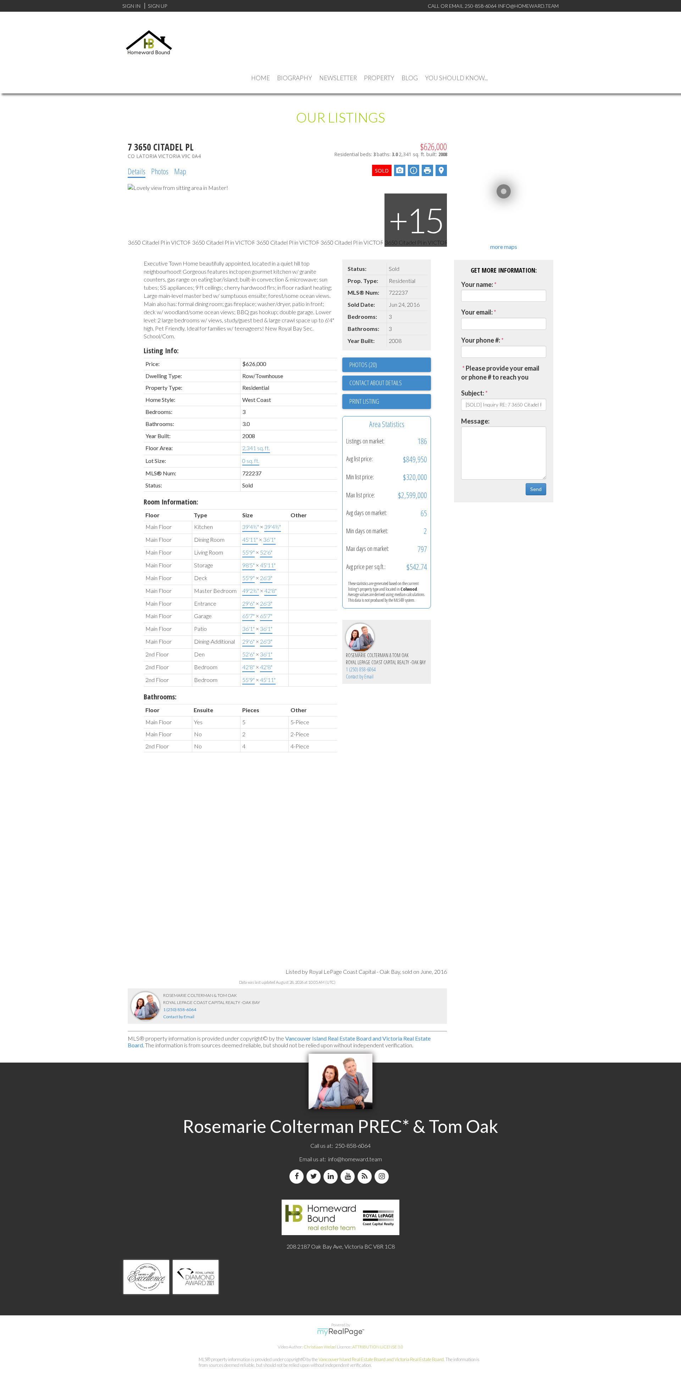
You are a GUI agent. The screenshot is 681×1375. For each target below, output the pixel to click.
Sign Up (157, 6)
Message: (475, 421)
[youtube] (349, 1176)
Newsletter (338, 78)
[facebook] (297, 1176)
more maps (503, 246)
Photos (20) (363, 364)
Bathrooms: (160, 697)
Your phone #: (480, 340)
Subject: (472, 393)
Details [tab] (136, 171)
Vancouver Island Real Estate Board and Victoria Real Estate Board (381, 1359)
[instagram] (383, 1176)
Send (536, 489)
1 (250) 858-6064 (361, 669)
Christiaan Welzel (320, 1346)
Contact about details (375, 382)
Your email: (477, 312)
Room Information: (171, 502)
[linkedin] (331, 1176)
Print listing (364, 401)
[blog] (366, 1176)
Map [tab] (180, 171)
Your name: (477, 284)
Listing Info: (161, 350)
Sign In (131, 6)
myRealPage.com (341, 1332)
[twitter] (314, 1176)
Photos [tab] (159, 171)
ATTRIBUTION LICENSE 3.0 (377, 1346)
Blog (410, 78)
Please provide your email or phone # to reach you (500, 372)
